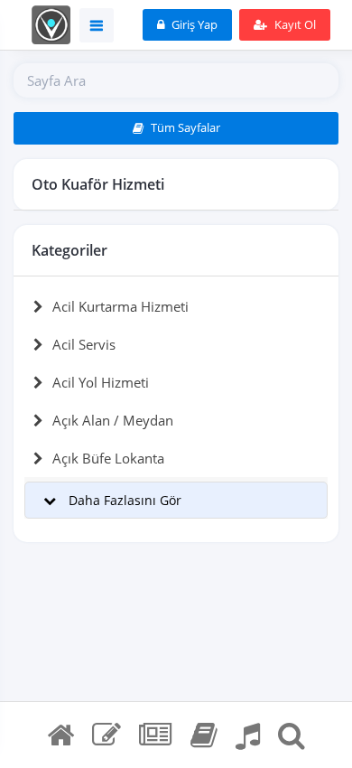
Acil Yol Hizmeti (100, 382)
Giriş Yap (193, 24)
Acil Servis (84, 344)
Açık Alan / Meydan (112, 420)
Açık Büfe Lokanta (108, 458)
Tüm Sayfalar (184, 127)
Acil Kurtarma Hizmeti (120, 306)
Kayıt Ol (294, 24)
